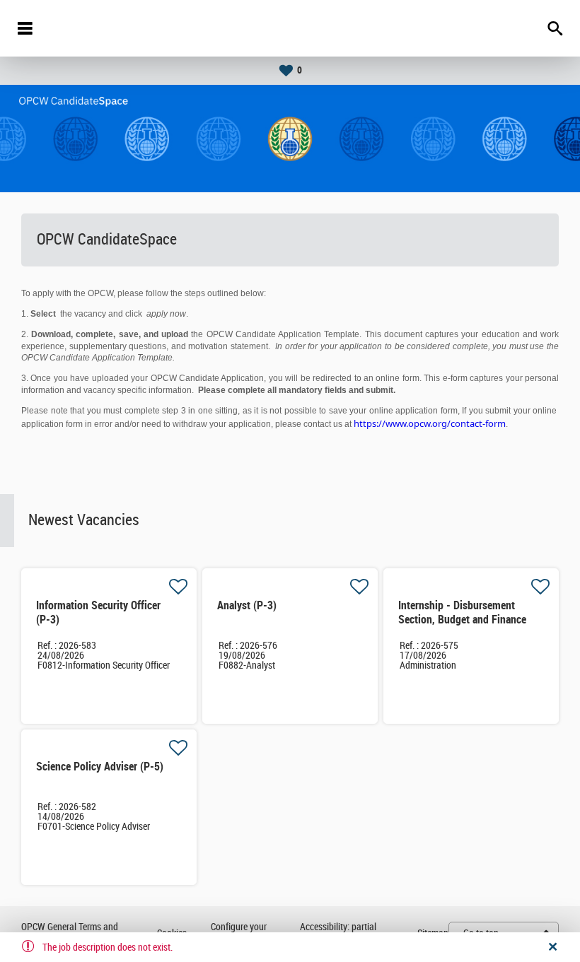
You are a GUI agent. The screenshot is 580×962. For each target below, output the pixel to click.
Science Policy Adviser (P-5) (99, 766)
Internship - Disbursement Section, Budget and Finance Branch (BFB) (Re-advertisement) (462, 627)
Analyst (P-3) (247, 605)
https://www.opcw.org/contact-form (430, 423)
